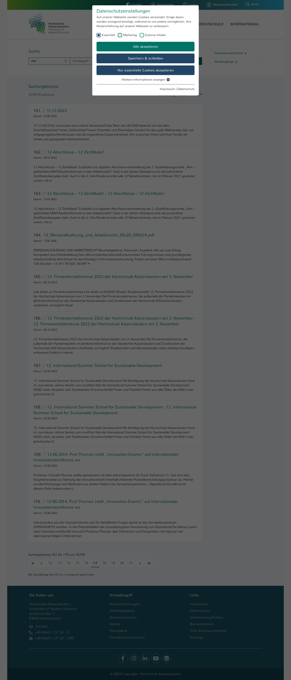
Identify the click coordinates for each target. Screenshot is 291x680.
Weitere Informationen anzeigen (144, 79)
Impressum (167, 89)
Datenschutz (186, 89)
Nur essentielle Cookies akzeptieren (146, 70)
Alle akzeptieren (145, 46)
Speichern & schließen (145, 58)
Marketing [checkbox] (130, 35)
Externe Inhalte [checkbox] (155, 35)
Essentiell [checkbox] (108, 35)
